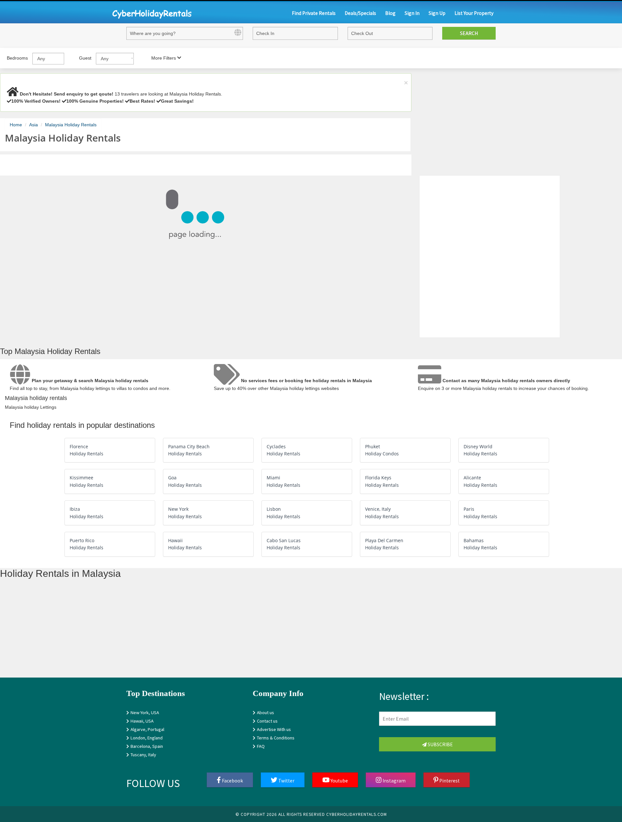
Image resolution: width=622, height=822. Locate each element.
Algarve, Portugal (147, 729)
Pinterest (449, 780)
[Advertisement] (194, 632)
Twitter (285, 780)
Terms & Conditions (275, 738)
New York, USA (145, 712)
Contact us (267, 721)
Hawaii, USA (142, 721)
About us (265, 712)
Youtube (338, 780)
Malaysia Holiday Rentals (71, 124)
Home (16, 124)
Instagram (394, 780)
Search (469, 33)
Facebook (232, 780)
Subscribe (440, 744)
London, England (147, 738)
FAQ (261, 746)
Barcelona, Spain (147, 746)
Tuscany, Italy (143, 754)
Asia (33, 124)
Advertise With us (274, 729)
